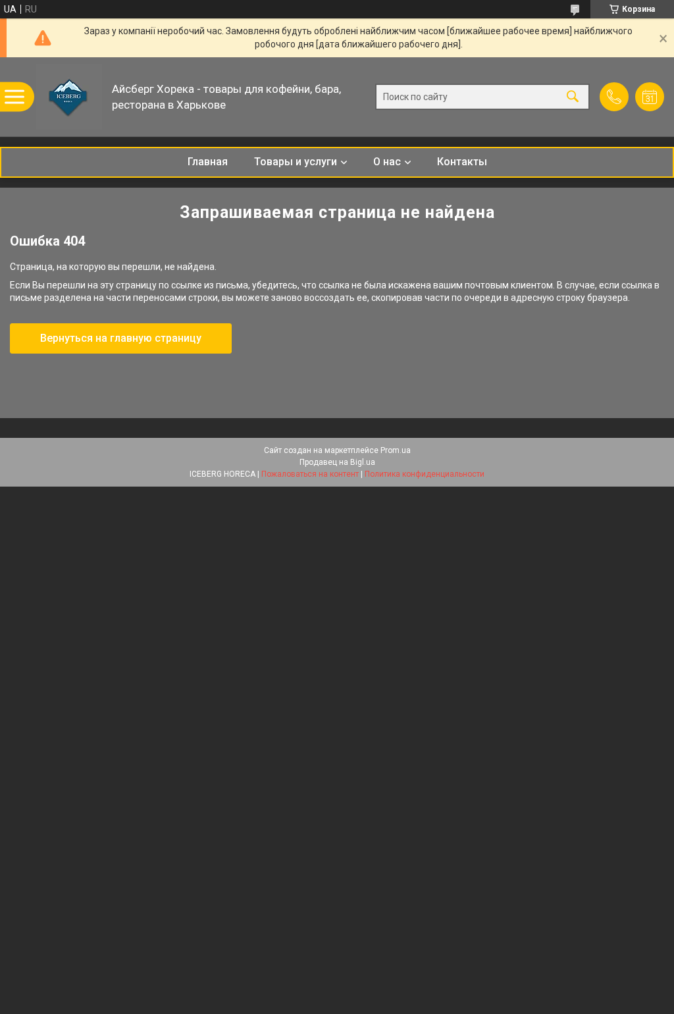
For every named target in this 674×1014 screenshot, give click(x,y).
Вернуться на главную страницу (120, 338)
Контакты (462, 161)
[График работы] (649, 96)
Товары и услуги (295, 161)
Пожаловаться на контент (310, 474)
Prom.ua (395, 450)
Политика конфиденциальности (424, 474)
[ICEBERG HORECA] (69, 97)
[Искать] (572, 97)
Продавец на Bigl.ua (337, 462)
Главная (208, 161)
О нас (387, 161)
